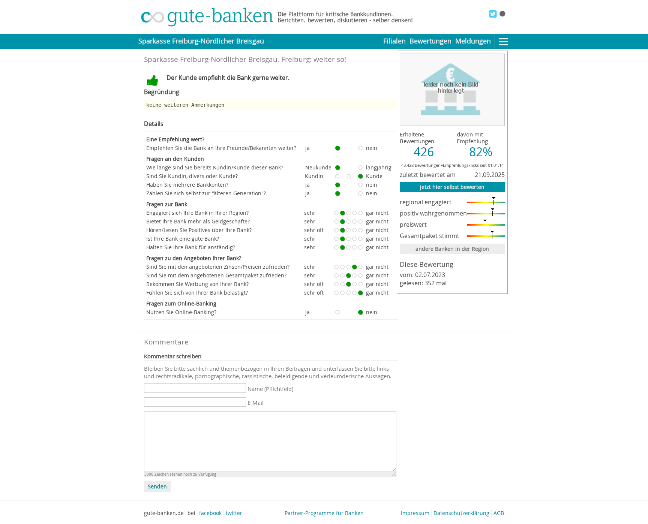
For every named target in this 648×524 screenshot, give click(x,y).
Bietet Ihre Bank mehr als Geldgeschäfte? (198, 221)
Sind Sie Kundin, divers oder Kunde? (192, 176)
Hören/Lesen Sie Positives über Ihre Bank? (199, 230)
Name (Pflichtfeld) (270, 388)
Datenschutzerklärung (461, 513)
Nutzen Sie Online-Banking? (181, 312)
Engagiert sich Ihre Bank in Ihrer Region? (197, 212)
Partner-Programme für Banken (324, 513)
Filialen (394, 41)
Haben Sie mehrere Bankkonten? (187, 184)
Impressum (415, 513)
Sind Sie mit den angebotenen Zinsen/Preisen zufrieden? (218, 266)
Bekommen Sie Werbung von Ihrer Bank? (197, 283)
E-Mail (256, 402)
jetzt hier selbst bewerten (452, 186)
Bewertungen (431, 41)
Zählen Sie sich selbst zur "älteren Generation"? (206, 193)
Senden (157, 486)
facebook (210, 513)
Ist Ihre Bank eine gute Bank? (182, 238)
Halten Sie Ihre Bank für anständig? (190, 247)
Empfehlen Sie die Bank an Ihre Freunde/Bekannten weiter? (221, 147)
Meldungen (473, 41)
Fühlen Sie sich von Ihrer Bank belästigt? (197, 292)
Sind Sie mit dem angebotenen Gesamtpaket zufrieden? (216, 275)
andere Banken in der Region (452, 248)
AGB (499, 513)
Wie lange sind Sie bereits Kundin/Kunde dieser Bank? (214, 167)
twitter (234, 513)
